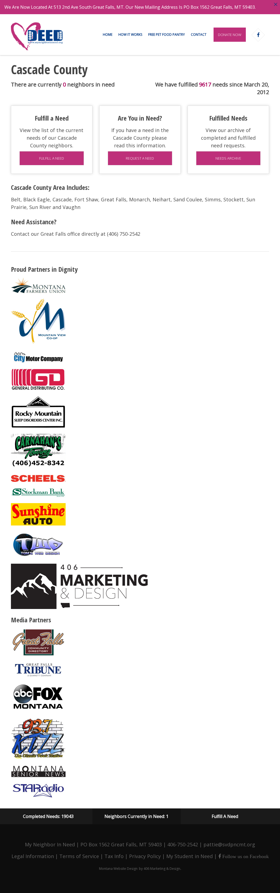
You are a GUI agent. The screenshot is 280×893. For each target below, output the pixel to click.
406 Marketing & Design (162, 868)
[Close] (275, 4)
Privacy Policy (145, 856)
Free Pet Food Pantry (166, 34)
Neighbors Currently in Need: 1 (136, 816)
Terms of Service (79, 856)
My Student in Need (189, 856)
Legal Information (32, 856)
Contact (198, 34)
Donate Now (229, 34)
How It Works (130, 34)
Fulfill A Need (225, 816)
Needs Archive (228, 158)
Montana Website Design (118, 868)
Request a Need (140, 158)
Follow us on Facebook (245, 856)
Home (107, 34)
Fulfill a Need (51, 158)
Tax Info (114, 856)
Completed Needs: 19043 (48, 816)
